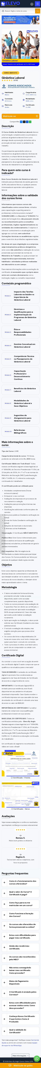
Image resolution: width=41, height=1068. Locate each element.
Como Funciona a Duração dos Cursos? (21, 914)
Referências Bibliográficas (15, 431)
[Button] (37, 10)
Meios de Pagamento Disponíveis (18, 982)
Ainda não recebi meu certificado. (19, 947)
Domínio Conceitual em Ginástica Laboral (20, 345)
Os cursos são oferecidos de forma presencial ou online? (22, 925)
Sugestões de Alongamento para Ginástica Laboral (18, 418)
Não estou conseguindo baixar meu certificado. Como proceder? (20, 970)
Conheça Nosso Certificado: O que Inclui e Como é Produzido (22, 1019)
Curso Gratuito (10, 73)
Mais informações (20, 1056)
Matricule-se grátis (23, 1065)
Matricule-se (9, 116)
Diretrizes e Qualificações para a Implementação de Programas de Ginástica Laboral (20, 314)
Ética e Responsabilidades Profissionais (18, 332)
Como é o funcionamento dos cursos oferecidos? (22, 882)
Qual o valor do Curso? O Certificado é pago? (20, 893)
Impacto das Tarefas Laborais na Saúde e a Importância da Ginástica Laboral (19, 296)
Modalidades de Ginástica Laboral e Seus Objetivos (18, 403)
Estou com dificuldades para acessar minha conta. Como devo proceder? (22, 1005)
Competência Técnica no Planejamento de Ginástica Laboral (19, 359)
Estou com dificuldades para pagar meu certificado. (22, 936)
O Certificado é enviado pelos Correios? (22, 993)
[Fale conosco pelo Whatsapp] (37, 1059)
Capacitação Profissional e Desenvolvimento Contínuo (17, 375)
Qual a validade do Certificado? (17, 1031)
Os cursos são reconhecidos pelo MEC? (22, 958)
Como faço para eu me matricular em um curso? (20, 904)
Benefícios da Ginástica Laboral (20, 389)
